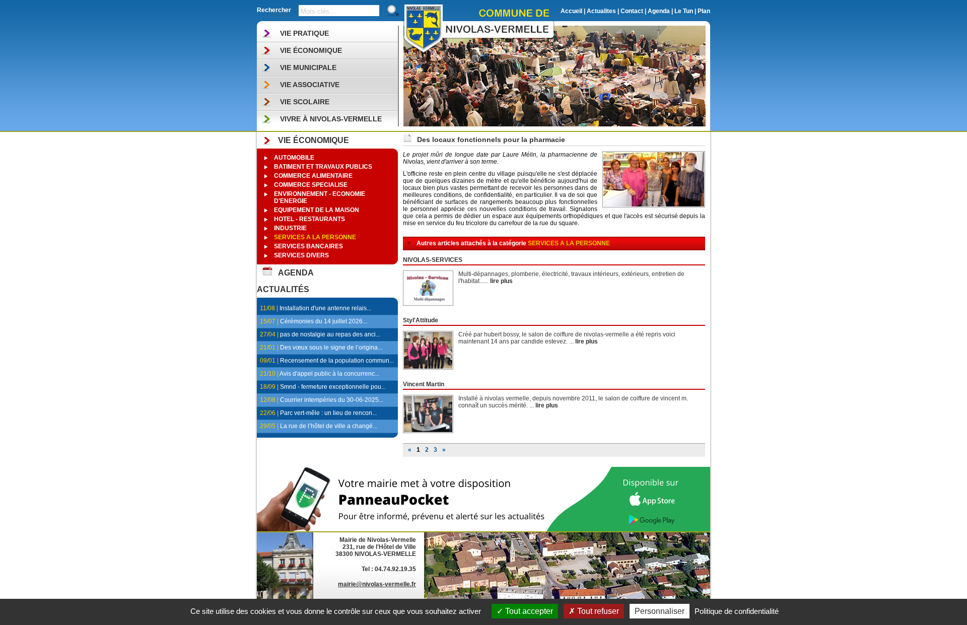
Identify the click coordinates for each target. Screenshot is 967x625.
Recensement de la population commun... (337, 360)
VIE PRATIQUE (304, 33)
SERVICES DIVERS (301, 255)
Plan (704, 11)
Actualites (601, 11)
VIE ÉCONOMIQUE (311, 50)
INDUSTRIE (290, 228)
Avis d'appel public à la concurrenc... (329, 373)
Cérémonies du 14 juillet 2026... (323, 321)
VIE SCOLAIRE (304, 102)
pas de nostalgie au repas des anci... (330, 334)
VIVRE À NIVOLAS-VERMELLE (331, 119)
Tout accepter (528, 611)
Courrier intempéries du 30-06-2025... (331, 399)
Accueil (571, 11)
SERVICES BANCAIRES (308, 246)
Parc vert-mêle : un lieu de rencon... (328, 412)
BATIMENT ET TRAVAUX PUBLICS (323, 166)
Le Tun (683, 11)
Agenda (659, 11)
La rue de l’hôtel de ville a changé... (328, 426)
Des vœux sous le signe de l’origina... (331, 347)
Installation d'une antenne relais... (325, 308)
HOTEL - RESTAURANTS (309, 219)
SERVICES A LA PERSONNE (315, 237)
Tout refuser (597, 611)
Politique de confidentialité (737, 611)
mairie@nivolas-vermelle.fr (377, 584)
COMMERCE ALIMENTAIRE (313, 175)
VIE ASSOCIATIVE (309, 85)
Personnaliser (659, 611)
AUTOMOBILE (294, 157)
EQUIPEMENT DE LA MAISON (316, 210)
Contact (631, 11)
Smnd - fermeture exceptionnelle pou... (333, 386)
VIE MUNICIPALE (308, 67)
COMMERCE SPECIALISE (311, 184)
